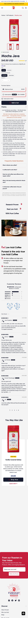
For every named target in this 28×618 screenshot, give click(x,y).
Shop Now (14, 479)
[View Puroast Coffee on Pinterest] (19, 600)
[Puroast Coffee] (14, 7)
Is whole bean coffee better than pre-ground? (12, 187)
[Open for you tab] (23, 613)
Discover (4, 606)
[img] (23, 61)
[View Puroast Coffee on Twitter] (16, 600)
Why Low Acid (5, 612)
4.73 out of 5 (18, 287)
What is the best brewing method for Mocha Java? (14, 181)
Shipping (3, 107)
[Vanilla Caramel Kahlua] (13, 439)
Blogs (2, 614)
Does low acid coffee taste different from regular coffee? (13, 175)
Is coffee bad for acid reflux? (10, 169)
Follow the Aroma (14, 574)
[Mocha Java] (10, 47)
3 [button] (14, 410)
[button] (23, 8)
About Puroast (5, 609)
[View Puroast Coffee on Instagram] (9, 600)
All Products (9, 15)
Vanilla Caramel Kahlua (13, 460)
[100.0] (10, 306)
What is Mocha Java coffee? (10, 165)
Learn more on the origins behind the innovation (13, 1)
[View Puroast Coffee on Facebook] (12, 600)
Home (3, 15)
